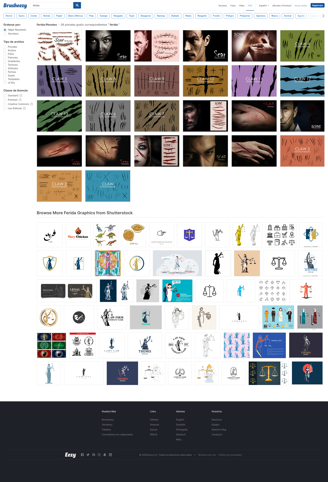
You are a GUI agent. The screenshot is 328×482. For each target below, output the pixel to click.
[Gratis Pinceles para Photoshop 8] (108, 81)
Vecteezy (107, 424)
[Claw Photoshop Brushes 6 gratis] (108, 116)
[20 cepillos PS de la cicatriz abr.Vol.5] (254, 46)
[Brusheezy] (15, 6)
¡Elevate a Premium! (281, 5)
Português (182, 429)
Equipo (215, 424)
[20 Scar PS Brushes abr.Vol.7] (254, 116)
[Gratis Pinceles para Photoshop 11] (254, 81)
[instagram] (99, 454)
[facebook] (82, 454)
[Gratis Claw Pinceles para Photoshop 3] (302, 151)
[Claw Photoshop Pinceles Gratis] (107, 186)
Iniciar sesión (301, 5)
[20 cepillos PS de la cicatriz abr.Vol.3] (205, 46)
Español (180, 424)
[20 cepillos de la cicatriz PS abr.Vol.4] (108, 46)
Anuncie (154, 424)
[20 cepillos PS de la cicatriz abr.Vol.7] (108, 151)
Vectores (222, 5)
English (180, 419)
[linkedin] (110, 454)
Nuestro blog (219, 429)
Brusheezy (108, 419)
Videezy (106, 429)
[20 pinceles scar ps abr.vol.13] (254, 151)
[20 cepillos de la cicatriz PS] (156, 46)
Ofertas (154, 419)
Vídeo (241, 5)
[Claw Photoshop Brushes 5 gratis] (59, 81)
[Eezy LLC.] (70, 455)
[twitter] (88, 454)
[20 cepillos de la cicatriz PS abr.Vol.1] (59, 46)
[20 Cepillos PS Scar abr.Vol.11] (205, 116)
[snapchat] (104, 454)
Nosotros (217, 419)
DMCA (153, 434)
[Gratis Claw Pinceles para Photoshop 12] (302, 81)
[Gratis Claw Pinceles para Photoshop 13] (59, 116)
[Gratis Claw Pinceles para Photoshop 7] (156, 116)
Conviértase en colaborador (117, 434)
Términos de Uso (207, 454)
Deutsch (181, 434)
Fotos (233, 5)
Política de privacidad (230, 454)
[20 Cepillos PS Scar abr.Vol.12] (205, 151)
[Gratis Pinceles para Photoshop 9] (156, 81)
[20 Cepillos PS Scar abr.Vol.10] (59, 151)
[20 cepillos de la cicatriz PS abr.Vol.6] (156, 151)
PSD (250, 5)
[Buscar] (77, 5)
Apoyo (153, 429)
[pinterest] (93, 454)
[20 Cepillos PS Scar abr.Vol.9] (302, 116)
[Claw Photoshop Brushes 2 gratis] (59, 186)
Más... (179, 439)
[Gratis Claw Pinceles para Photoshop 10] (205, 81)
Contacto (217, 434)
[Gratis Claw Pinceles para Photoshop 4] (302, 46)
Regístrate (317, 5)
